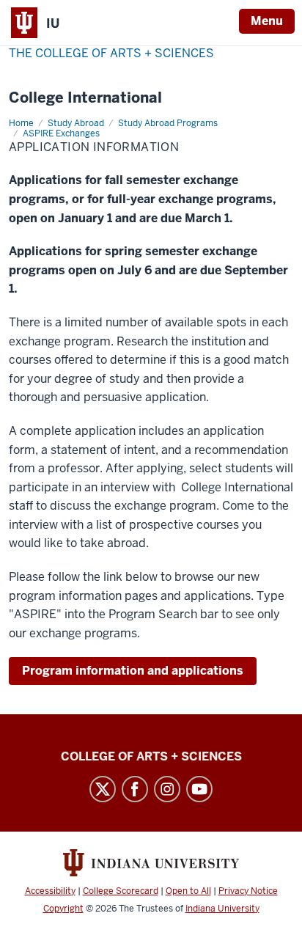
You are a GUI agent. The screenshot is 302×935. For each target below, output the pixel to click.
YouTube (199, 789)
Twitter (102, 789)
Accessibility (50, 891)
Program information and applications (132, 670)
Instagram (167, 789)
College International (85, 97)
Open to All (188, 891)
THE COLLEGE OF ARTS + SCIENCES (111, 53)
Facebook (135, 789)
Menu (267, 21)
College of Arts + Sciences (151, 756)
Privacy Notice (248, 891)
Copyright (63, 908)
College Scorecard (120, 891)
